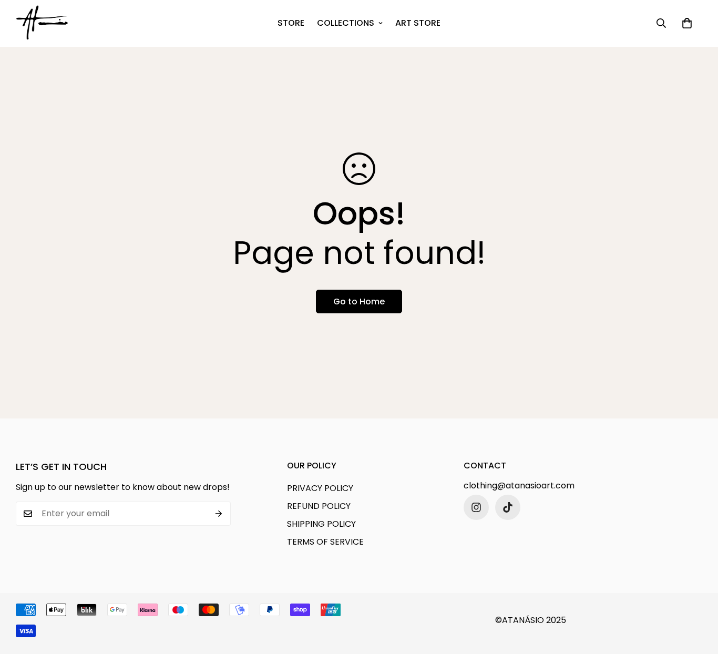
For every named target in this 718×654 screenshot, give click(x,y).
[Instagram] (476, 507)
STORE (291, 23)
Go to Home (359, 301)
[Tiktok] (507, 507)
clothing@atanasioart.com (519, 485)
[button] (687, 23)
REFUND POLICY (319, 506)
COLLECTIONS (345, 23)
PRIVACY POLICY (320, 488)
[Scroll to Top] (697, 597)
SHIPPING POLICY (321, 524)
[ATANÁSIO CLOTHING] (42, 23)
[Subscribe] (219, 514)
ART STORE (417, 23)
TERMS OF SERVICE (325, 542)
